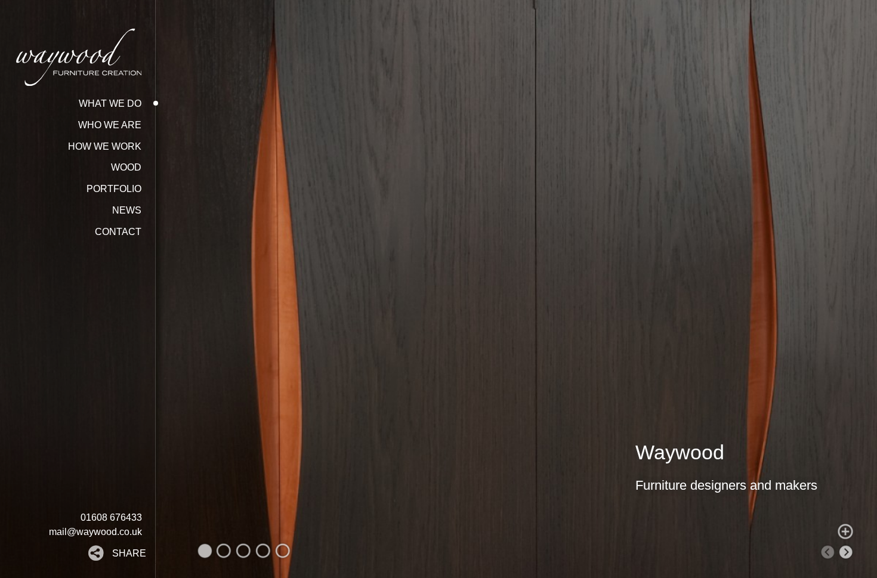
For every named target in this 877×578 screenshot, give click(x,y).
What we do (110, 103)
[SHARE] (100, 557)
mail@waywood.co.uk (95, 532)
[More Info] (845, 531)
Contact (118, 232)
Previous (827, 552)
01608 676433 (111, 517)
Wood (126, 167)
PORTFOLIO (114, 189)
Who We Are (109, 125)
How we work (104, 146)
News (126, 210)
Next (846, 552)
